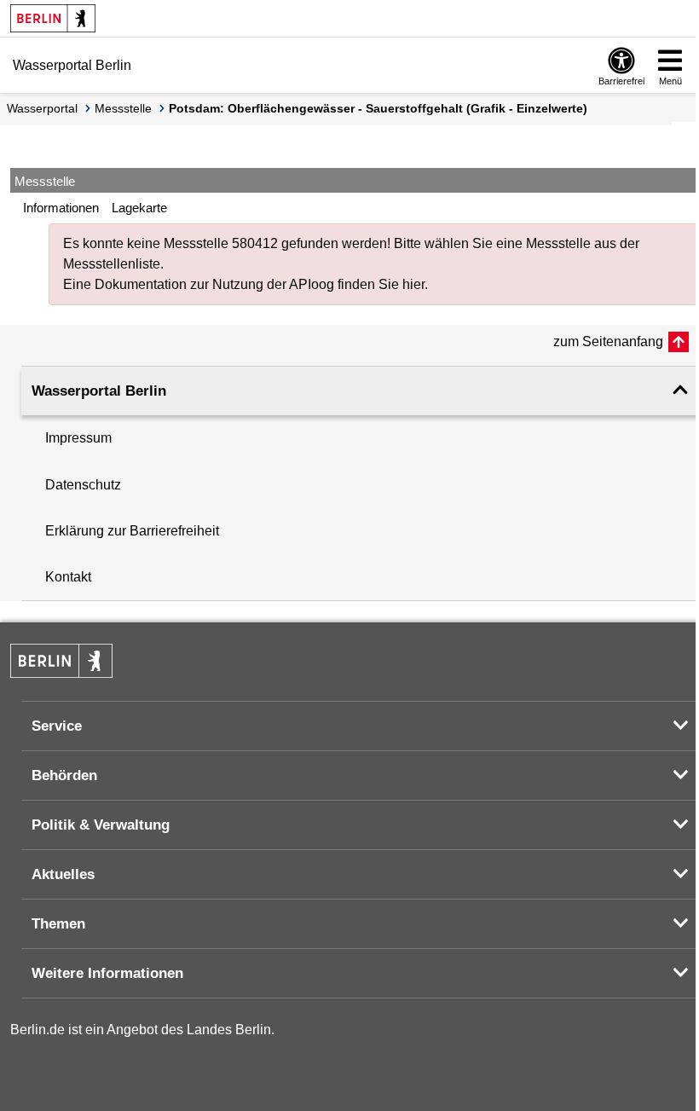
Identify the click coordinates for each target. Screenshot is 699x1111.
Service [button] (57, 726)
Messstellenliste (111, 264)
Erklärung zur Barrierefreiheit (132, 531)
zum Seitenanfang (608, 341)
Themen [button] (58, 924)
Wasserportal (42, 108)
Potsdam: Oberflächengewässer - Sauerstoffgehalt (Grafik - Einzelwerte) (378, 108)
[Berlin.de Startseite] (52, 18)
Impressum (78, 438)
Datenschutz (83, 484)
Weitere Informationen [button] (107, 973)
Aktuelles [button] (63, 874)
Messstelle (123, 108)
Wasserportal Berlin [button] (99, 391)
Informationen (61, 207)
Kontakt (68, 577)
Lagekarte (139, 207)
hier (413, 284)
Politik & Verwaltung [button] (101, 825)
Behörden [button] (64, 775)
